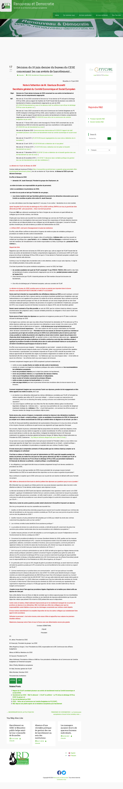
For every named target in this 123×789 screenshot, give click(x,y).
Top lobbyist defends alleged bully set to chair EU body (48, 437)
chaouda (21, 75)
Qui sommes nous (69, 15)
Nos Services (116, 15)
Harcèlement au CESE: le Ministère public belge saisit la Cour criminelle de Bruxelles (17, 730)
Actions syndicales (85, 15)
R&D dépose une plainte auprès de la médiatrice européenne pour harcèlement (37, 703)
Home (57, 15)
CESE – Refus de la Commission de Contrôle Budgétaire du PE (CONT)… (35, 701)
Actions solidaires (102, 15)
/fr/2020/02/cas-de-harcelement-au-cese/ (30, 127)
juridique (106, 75)
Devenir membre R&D (97, 122)
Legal (94, 75)
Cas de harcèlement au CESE (22, 699)
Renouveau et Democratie (34, 4)
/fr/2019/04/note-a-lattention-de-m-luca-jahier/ (48, 143)
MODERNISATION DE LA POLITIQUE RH (20, 712)
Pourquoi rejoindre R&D (97, 119)
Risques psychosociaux (46, 75)
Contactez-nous (61, 779)
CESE (29, 75)
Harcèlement (35, 75)
